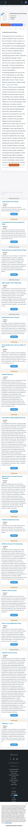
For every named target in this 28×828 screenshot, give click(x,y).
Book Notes (14, 778)
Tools (10, 28)
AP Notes (14, 777)
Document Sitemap (13, 769)
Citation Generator (14, 780)
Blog (14, 797)
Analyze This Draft (17, 24)
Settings (15, 28)
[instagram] (17, 760)
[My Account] (26, 2)
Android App (14, 784)
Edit (6, 28)
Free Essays (14, 773)
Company (14, 791)
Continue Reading (14, 165)
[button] (2, 1)
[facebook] (11, 760)
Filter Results (22, 28)
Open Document (6, 24)
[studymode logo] (9, 2)
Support (14, 801)
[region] (14, 815)
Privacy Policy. (8, 822)
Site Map (14, 799)
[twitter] (14, 760)
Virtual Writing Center (14, 775)
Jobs (11, 795)
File (3, 28)
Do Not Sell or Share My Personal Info (14, 825)
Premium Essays (14, 771)
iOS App (14, 782)
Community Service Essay (18, 13)
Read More (14, 214)
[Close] (26, 803)
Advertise (14, 793)
